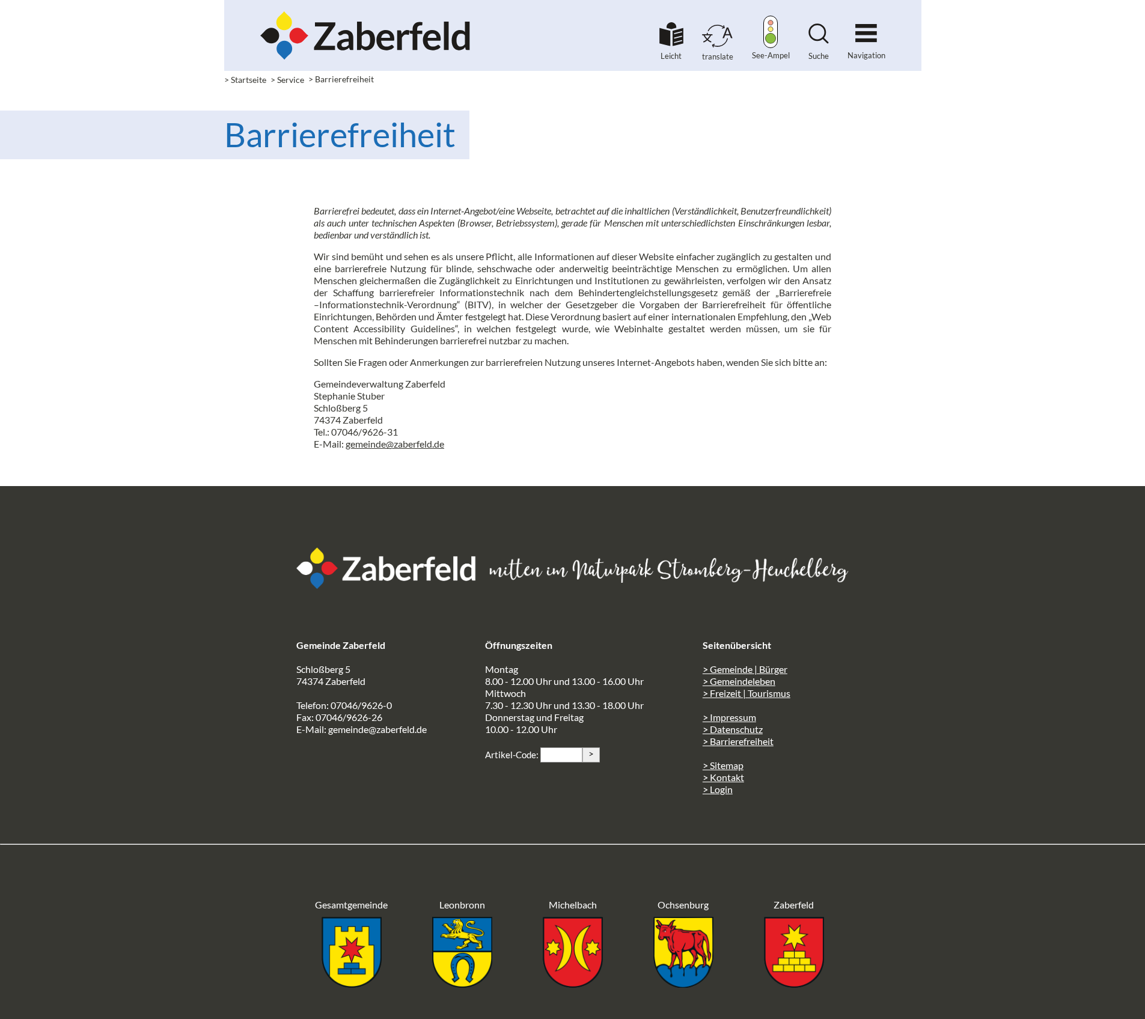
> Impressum (729, 717)
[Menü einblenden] (866, 28)
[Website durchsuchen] (818, 40)
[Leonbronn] (462, 984)
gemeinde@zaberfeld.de (395, 443)
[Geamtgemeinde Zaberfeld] (352, 984)
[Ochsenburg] (683, 984)
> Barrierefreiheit (738, 741)
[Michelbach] (573, 984)
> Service (287, 80)
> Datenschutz (733, 729)
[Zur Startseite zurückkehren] (365, 15)
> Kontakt (723, 777)
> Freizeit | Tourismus (746, 693)
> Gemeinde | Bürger (745, 669)
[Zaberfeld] (794, 984)
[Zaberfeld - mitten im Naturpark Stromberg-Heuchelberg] (392, 585)
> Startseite (245, 80)
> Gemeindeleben (739, 681)
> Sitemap (723, 765)
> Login (718, 789)
